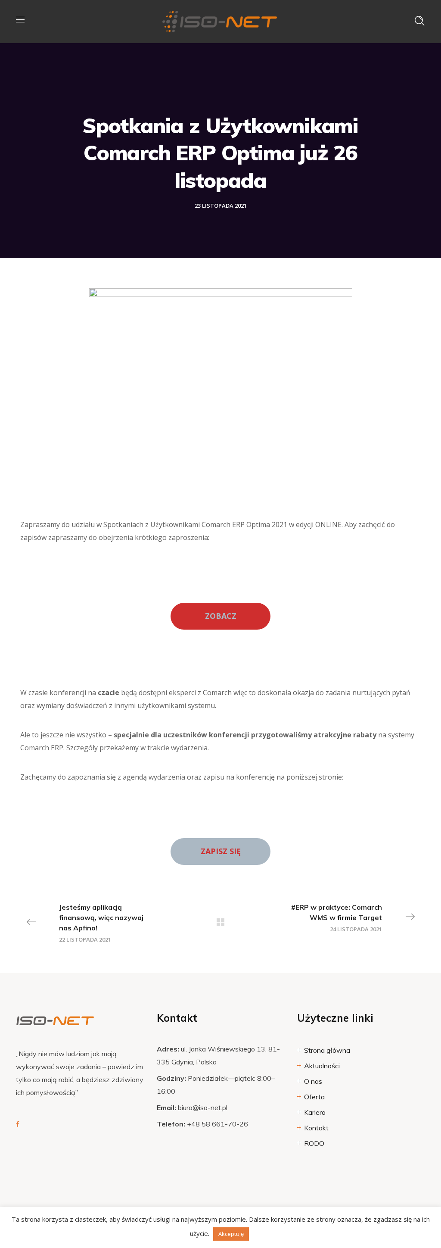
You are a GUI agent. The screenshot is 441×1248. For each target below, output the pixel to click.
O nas (313, 1081)
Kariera (315, 1112)
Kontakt (316, 1127)
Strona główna (327, 1050)
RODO (314, 1143)
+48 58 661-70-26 (217, 1124)
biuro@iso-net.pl (202, 1107)
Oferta (314, 1096)
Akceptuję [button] (231, 1234)
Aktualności (322, 1065)
